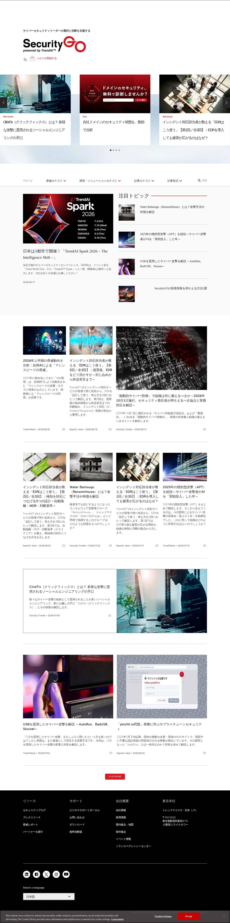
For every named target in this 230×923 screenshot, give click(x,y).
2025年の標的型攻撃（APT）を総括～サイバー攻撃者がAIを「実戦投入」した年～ (184, 491)
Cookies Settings (163, 916)
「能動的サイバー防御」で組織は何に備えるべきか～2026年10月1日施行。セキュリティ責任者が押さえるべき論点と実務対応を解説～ (161, 400)
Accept (188, 916)
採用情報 (121, 817)
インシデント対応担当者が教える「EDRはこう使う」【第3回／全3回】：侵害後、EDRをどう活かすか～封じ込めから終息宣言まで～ (91, 370)
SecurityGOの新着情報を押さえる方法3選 (181, 288)
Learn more (117, 919)
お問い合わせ (77, 817)
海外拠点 (121, 831)
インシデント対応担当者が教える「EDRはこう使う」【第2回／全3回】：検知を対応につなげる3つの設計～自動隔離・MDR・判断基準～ (44, 496)
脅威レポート (30, 824)
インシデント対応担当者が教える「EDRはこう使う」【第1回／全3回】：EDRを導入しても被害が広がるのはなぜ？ (137, 494)
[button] (3, 102)
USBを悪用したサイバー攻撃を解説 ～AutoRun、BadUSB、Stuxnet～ (67, 726)
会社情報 (121, 810)
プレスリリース (32, 817)
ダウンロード (77, 824)
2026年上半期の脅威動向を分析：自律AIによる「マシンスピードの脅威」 (44, 365)
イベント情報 (123, 838)
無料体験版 (76, 831)
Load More (115, 776)
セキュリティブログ (34, 810)
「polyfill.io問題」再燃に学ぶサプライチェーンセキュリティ (159, 726)
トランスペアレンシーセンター (133, 846)
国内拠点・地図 (125, 824)
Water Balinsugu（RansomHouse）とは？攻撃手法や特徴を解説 (90, 491)
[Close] (224, 916)
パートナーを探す (33, 831)
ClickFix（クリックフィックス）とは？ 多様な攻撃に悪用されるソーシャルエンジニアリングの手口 (69, 589)
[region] (115, 916)
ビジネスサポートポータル (85, 810)
